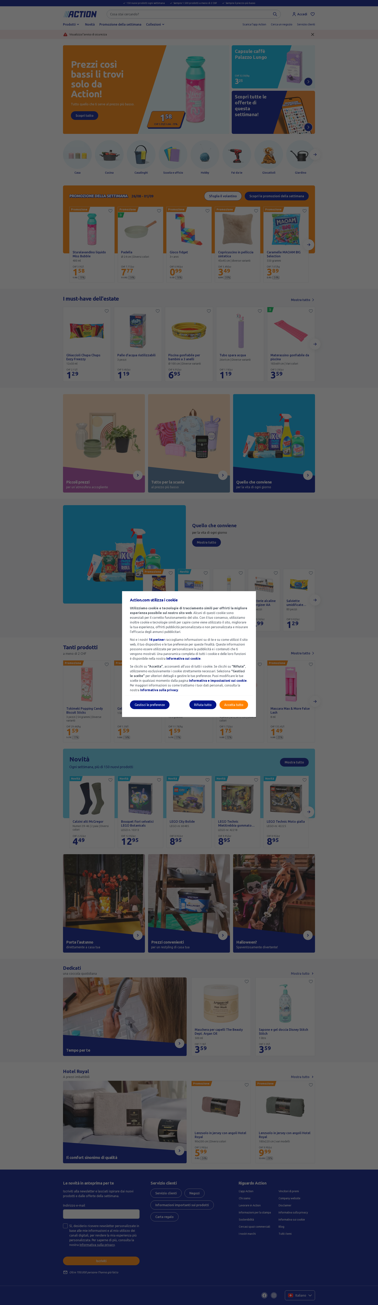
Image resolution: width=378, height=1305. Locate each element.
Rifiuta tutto (203, 705)
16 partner (157, 639)
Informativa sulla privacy (159, 690)
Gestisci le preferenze (150, 705)
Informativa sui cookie (183, 658)
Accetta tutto (233, 705)
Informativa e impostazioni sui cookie (218, 680)
